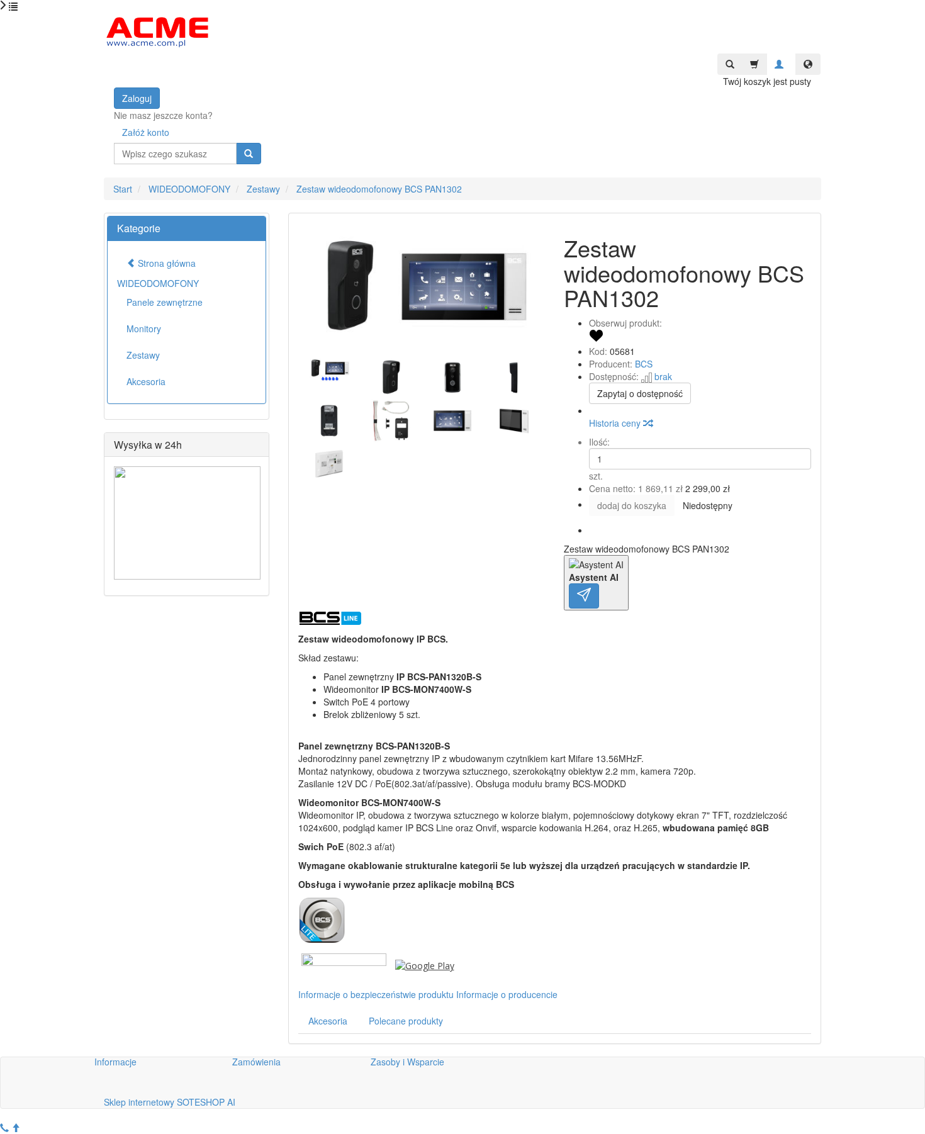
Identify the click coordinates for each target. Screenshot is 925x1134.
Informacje (115, 1061)
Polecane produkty (406, 1020)
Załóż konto (145, 132)
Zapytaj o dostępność (640, 393)
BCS (644, 363)
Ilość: (599, 441)
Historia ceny (616, 423)
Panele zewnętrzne (164, 302)
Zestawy (143, 355)
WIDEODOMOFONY (158, 283)
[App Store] (344, 965)
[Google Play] (424, 965)
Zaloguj (137, 98)
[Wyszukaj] (248, 153)
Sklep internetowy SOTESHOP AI (169, 1102)
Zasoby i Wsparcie (407, 1061)
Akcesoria (327, 1020)
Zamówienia (256, 1061)
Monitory (143, 328)
